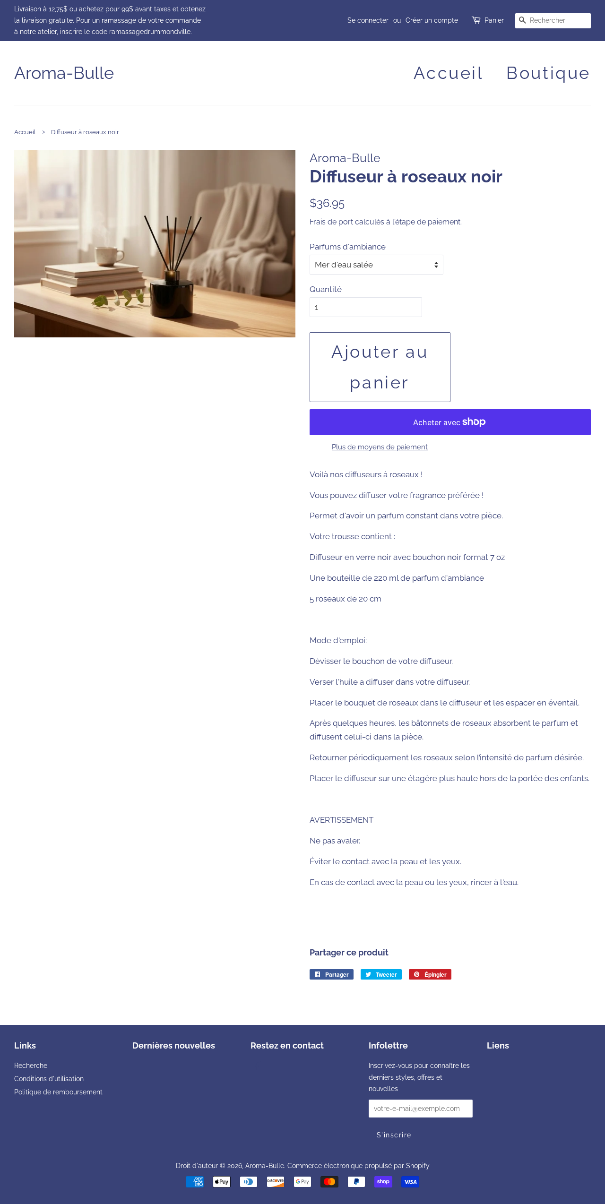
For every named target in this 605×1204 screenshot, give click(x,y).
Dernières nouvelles (173, 1045)
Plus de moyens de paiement (380, 447)
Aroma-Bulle (64, 73)
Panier (494, 20)
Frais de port (331, 221)
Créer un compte (432, 20)
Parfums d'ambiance (348, 246)
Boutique (548, 73)
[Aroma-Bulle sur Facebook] (256, 1067)
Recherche (30, 1065)
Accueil (449, 73)
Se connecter (368, 20)
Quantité (326, 289)
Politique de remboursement (58, 1092)
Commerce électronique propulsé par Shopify (358, 1165)
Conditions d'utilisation (49, 1079)
